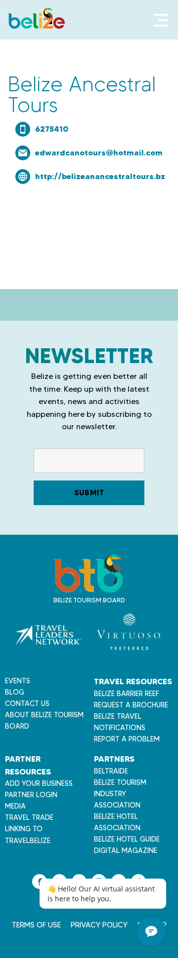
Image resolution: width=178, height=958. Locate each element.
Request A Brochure (131, 704)
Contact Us (27, 703)
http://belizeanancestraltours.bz (100, 176)
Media (15, 806)
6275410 (51, 129)
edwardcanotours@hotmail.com (99, 152)
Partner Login (31, 794)
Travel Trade (29, 817)
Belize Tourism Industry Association (120, 794)
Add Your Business (39, 783)
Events (17, 680)
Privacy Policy (99, 925)
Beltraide (111, 771)
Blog (14, 692)
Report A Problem (127, 739)
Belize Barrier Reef (126, 693)
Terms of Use (36, 925)
